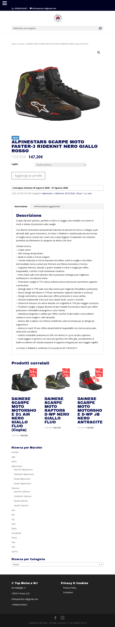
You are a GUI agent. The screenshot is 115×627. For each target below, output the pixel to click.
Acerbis (15, 452)
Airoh (14, 461)
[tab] (21, 206)
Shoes (21, 43)
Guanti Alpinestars (22, 483)
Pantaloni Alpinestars (24, 474)
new (90, 193)
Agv (13, 456)
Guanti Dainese (21, 505)
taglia (15, 164)
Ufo (13, 546)
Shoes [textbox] (56, 564)
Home (14, 43)
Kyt (13, 514)
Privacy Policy (69, 587)
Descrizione (21, 206)
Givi (13, 510)
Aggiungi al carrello (28, 176)
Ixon (14, 523)
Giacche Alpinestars (23, 469)
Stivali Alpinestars (22, 478)
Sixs (13, 542)
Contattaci (68, 592)
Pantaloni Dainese (22, 496)
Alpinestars (47, 193)
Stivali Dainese (21, 500)
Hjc (13, 519)
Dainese (15, 488)
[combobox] (57, 564)
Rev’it (14, 528)
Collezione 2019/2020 (64, 193)
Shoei (14, 537)
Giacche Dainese (22, 491)
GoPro (15, 551)
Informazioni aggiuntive (47, 206)
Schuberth (16, 533)
